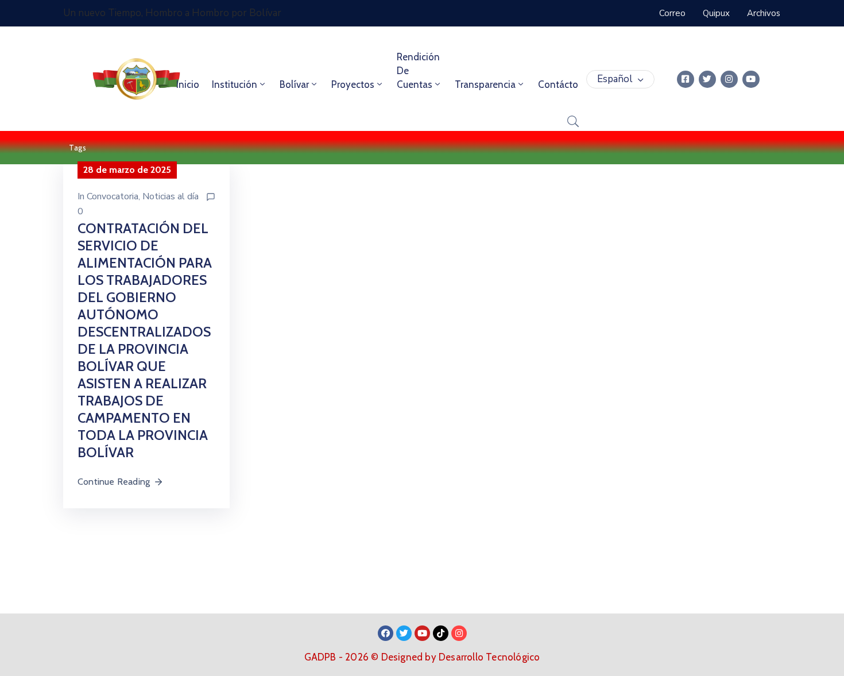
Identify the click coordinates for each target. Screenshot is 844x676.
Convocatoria (112, 196)
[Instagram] (729, 79)
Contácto (558, 84)
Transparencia (485, 84)
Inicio (187, 84)
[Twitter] (707, 79)
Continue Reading (114, 481)
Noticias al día (170, 196)
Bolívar (294, 84)
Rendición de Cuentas (418, 70)
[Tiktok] (440, 633)
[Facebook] (385, 633)
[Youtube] (751, 79)
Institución (234, 84)
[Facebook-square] (685, 79)
